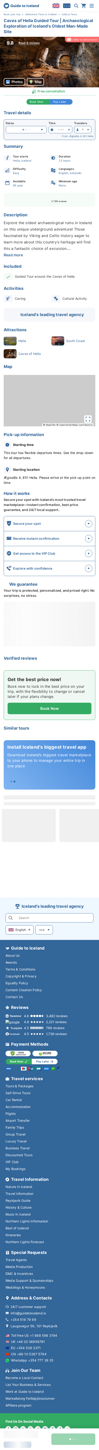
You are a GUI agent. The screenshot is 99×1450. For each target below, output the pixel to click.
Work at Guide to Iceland (25, 1391)
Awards (11, 962)
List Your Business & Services (28, 1385)
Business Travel (17, 1148)
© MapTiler (49, 424)
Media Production (19, 1267)
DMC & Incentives (19, 1274)
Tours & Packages (19, 1086)
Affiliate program (18, 1405)
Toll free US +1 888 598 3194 (34, 1335)
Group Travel (15, 1134)
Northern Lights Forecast (25, 1242)
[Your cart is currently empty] (83, 5)
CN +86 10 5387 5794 (29, 1354)
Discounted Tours (19, 1155)
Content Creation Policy (24, 990)
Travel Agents (16, 1260)
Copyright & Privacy (21, 976)
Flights (11, 1114)
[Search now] (76, 5)
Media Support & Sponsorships (29, 1280)
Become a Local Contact (24, 1378)
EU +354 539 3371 (26, 1348)
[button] (49, 62)
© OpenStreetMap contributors (74, 424)
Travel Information (20, 1194)
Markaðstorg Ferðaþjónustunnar (30, 1398)
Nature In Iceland (19, 1187)
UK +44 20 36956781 (28, 1342)
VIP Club (12, 1162)
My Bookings (15, 1169)
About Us (13, 955)
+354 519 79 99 (23, 1320)
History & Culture (19, 1207)
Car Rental (14, 1100)
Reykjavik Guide (18, 1200)
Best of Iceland (17, 1228)
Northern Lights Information (27, 1221)
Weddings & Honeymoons (25, 1287)
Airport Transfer (18, 1120)
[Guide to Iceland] (21, 6)
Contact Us (14, 997)
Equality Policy (17, 983)
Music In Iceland (18, 1214)
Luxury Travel (16, 1141)
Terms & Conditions (20, 969)
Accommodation (18, 1107)
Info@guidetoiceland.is (28, 1313)
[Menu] (91, 5)
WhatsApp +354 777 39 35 (32, 1360)
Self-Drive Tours (18, 1093)
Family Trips (15, 1127)
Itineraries (13, 1235)
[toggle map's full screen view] (88, 419)
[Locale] (55, 5)
